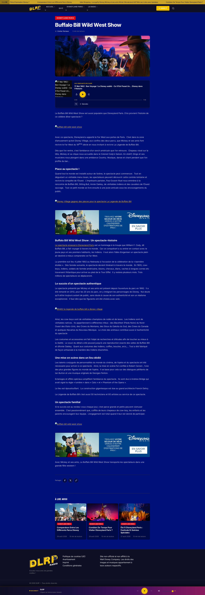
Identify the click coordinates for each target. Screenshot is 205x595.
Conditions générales (72, 565)
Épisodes (85, 104)
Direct (164, 8)
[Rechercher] (173, 8)
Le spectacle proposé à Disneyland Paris (74, 245)
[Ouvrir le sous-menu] (45, 10)
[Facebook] (65, 480)
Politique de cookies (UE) (74, 556)
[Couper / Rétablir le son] (159, 590)
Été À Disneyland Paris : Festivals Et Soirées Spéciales (132, 530)
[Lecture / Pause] (83, 94)
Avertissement (69, 559)
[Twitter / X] (70, 480)
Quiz (61, 8)
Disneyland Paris (75, 7)
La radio (92, 7)
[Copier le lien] (76, 480)
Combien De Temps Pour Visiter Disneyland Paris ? (152, 2)
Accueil (50, 7)
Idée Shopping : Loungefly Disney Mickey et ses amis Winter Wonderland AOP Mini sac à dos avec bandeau (87, 2)
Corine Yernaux (63, 31)
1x (76, 104)
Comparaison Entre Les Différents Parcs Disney (23, 2)
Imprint (66, 562)
